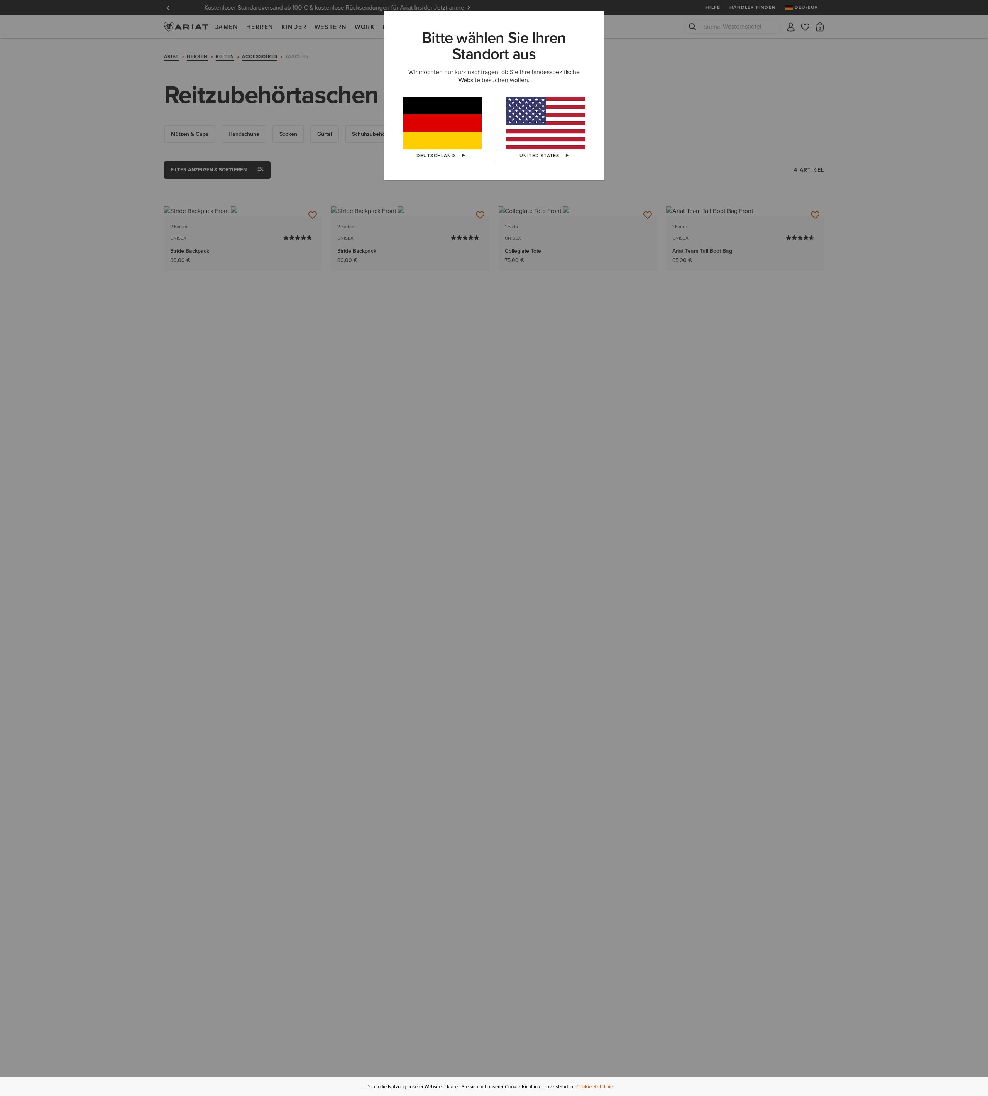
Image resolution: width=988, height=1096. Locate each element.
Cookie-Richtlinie (594, 1086)
